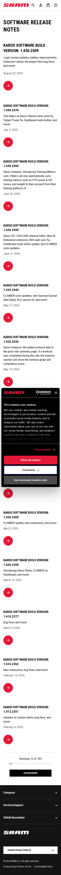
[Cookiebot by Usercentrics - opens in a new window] (38, 392)
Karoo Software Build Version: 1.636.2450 (26, 228)
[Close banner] (56, 392)
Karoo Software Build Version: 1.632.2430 (26, 339)
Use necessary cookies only (30, 480)
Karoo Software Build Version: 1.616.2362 (26, 662)
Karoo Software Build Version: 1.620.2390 (26, 562)
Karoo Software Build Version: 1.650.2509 (24, 48)
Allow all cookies (30, 460)
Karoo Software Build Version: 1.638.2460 (26, 164)
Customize (28, 469)
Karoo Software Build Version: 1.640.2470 (26, 108)
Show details (42, 449)
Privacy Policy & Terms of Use (17, 866)
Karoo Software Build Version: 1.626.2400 (26, 515)
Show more (31, 773)
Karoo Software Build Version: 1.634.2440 (26, 288)
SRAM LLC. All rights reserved (24, 861)
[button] (48, 5)
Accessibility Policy (43, 866)
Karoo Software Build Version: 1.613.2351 (26, 709)
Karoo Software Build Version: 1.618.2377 (26, 614)
